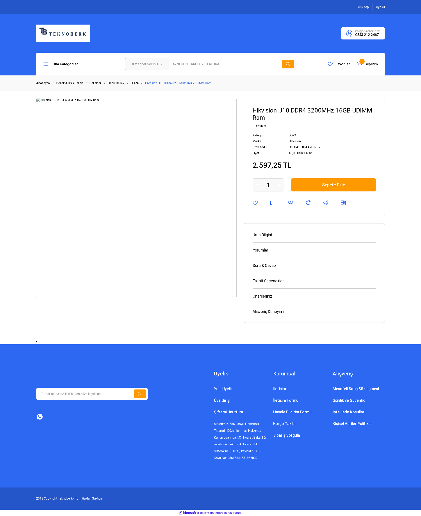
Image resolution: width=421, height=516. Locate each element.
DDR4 (292, 135)
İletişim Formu (285, 400)
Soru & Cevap (264, 265)
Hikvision (295, 141)
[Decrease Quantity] (258, 185)
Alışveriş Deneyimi (268, 311)
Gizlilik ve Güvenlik (349, 400)
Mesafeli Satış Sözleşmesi (356, 388)
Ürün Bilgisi (262, 234)
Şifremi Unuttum (228, 412)
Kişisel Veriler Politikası (353, 423)
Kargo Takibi (284, 423)
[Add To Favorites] (255, 202)
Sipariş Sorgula (286, 435)
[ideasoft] (187, 513)
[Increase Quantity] (279, 185)
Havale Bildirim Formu (292, 412)
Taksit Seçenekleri (269, 281)
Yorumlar (260, 250)
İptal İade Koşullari (349, 412)
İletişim (279, 388)
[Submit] (140, 393)
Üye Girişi (222, 400)
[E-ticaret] (210, 513)
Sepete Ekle (333, 184)
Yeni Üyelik (223, 388)
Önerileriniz (262, 296)
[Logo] (63, 33)
